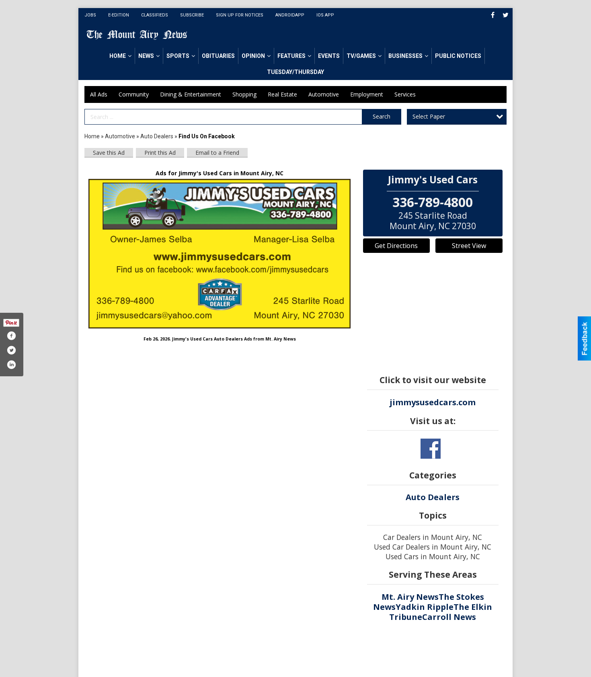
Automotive (323, 94)
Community (134, 94)
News (146, 56)
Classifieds (154, 15)
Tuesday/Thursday (295, 72)
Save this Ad (109, 152)
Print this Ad (160, 152)
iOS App (325, 15)
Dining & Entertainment (190, 94)
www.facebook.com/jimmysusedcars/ (431, 449)
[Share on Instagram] (11, 364)
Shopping (244, 94)
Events (329, 56)
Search (381, 116)
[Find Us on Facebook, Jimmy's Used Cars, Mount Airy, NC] (219, 254)
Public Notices (458, 56)
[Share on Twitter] (11, 350)
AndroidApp (289, 15)
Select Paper (428, 116)
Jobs (90, 15)
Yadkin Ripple (425, 606)
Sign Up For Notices (239, 15)
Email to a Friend (217, 152)
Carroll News (449, 616)
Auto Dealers (156, 136)
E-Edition (118, 15)
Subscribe (192, 15)
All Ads (98, 94)
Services (405, 94)
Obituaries (218, 56)
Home (117, 56)
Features (291, 56)
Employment (366, 94)
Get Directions (396, 245)
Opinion (253, 56)
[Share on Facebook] (11, 335)
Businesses (405, 56)
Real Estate (282, 94)
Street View (469, 245)
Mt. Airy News (410, 596)
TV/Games (361, 56)
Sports (177, 56)
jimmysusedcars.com (433, 402)
